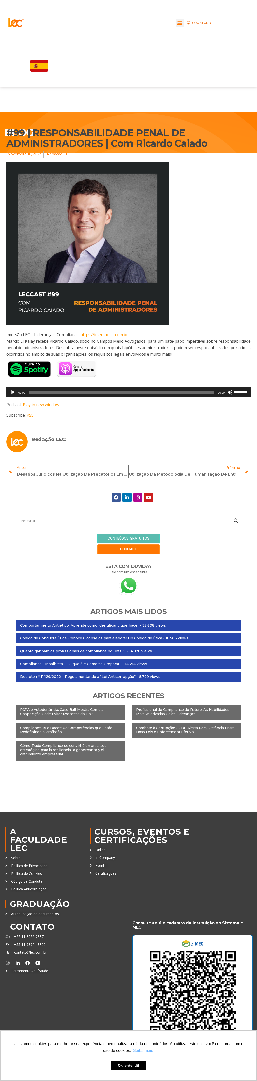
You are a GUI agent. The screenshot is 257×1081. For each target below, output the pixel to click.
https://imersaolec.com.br (104, 334)
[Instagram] (137, 497)
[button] (180, 23)
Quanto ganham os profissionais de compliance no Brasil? (72, 651)
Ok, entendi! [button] (128, 1065)
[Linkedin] (127, 497)
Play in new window (41, 404)
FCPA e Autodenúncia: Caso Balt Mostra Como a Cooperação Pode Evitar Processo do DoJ (61, 711)
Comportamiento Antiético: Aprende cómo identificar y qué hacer (79, 625)
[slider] (241, 391)
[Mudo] (230, 392)
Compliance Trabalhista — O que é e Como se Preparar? (70, 664)
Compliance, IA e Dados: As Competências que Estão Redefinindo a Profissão (66, 730)
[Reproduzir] (12, 392)
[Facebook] (116, 497)
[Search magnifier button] (235, 520)
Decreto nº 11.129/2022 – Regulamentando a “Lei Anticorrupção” (78, 676)
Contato (32, 927)
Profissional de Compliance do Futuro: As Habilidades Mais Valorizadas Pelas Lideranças (182, 711)
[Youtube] (148, 497)
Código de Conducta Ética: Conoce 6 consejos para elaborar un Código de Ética (91, 638)
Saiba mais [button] (143, 1050)
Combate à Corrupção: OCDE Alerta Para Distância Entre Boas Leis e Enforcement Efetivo (185, 730)
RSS (30, 415)
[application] (128, 392)
